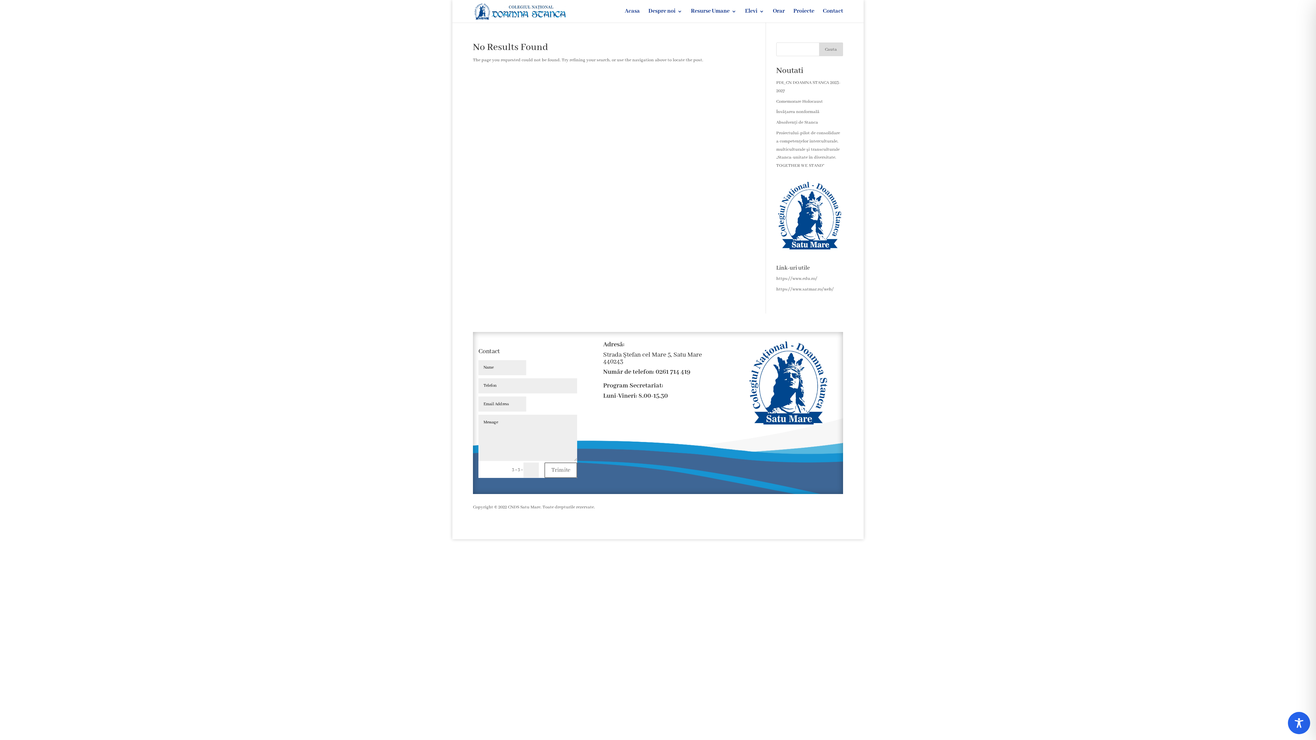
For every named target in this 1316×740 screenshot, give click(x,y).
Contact (833, 12)
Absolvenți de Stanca (797, 122)
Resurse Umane (710, 12)
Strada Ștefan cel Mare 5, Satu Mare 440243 (652, 358)
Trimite (561, 470)
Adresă (613, 345)
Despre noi (661, 12)
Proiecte (803, 12)
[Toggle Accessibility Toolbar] (1299, 723)
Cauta (831, 49)
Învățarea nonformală (797, 112)
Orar (779, 12)
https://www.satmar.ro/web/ (805, 289)
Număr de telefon (628, 372)
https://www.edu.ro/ (796, 279)
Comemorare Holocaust (799, 101)
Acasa (632, 12)
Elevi (751, 12)
